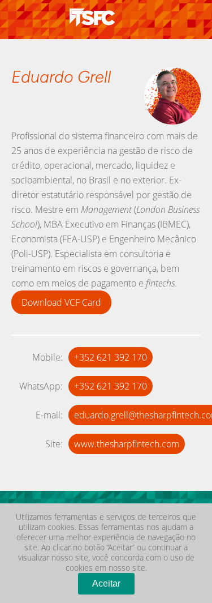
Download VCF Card (61, 302)
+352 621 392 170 (110, 357)
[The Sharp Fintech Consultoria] (92, 17)
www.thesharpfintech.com (126, 444)
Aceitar (106, 583)
